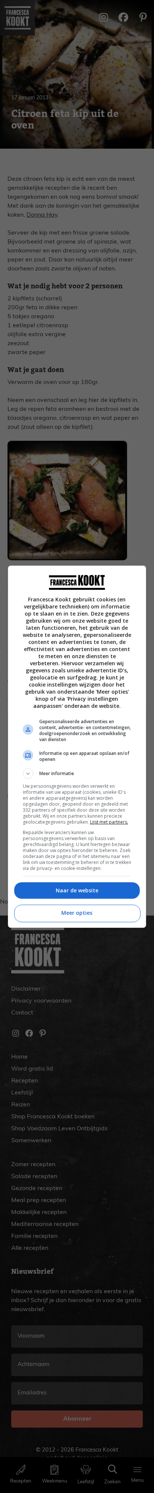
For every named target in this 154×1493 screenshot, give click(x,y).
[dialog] (77, 747)
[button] (77, 773)
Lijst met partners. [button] (109, 822)
